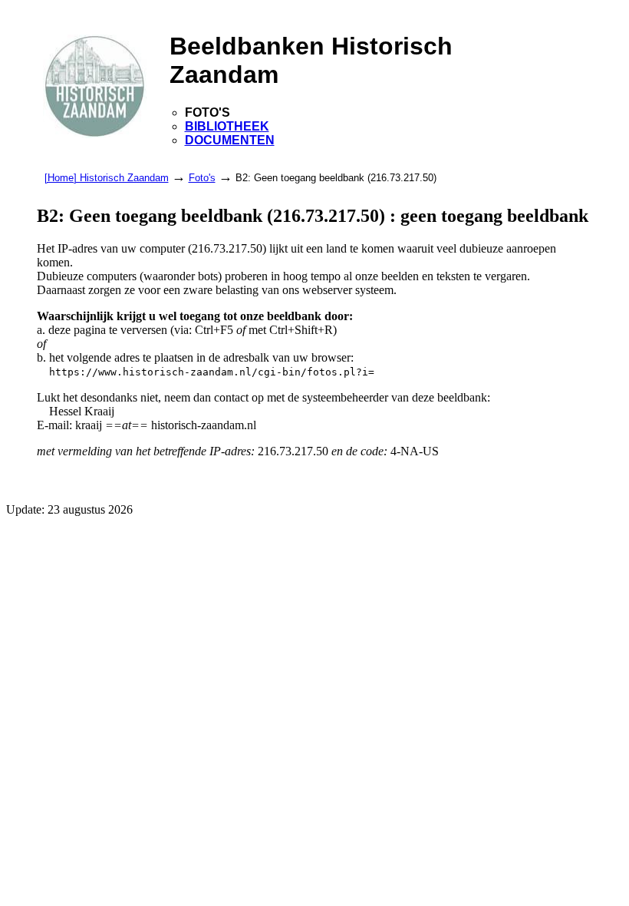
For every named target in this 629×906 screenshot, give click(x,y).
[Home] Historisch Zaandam (106, 178)
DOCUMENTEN (230, 140)
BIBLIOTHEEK (227, 126)
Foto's (202, 178)
